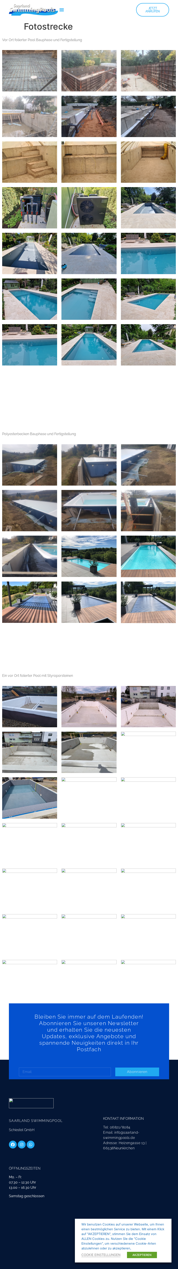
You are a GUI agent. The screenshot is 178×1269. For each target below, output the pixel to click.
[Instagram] (22, 1144)
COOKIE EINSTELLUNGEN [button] (100, 1255)
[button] (61, 9)
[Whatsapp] (31, 1144)
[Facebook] (13, 1144)
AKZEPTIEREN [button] (142, 1255)
